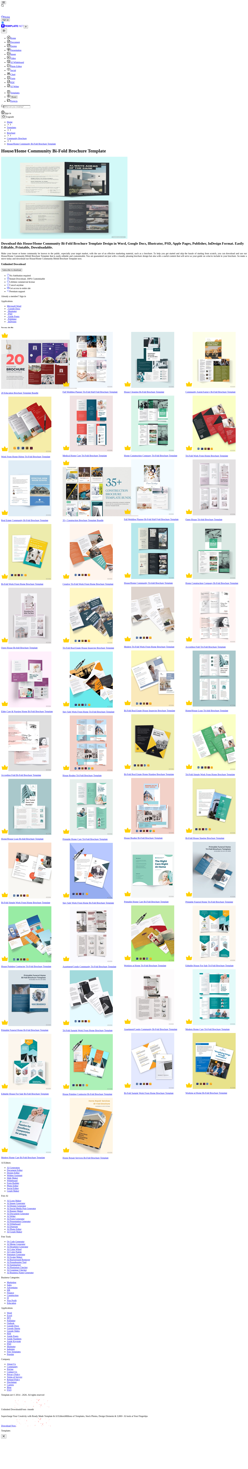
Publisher (11, 1320)
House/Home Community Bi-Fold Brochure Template (31, 144)
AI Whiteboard (14, 1224)
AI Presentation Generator (19, 1221)
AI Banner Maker (15, 1211)
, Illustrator (12, 311)
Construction (13, 1295)
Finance (10, 1293)
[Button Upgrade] (3, 116)
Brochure (11, 133)
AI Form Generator (15, 1219)
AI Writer (11, 1216)
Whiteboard (12, 1180)
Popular (10, 1354)
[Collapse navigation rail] (26, 26)
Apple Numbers (14, 1339)
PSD (9, 1344)
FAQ (9, 1390)
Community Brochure (17, 138)
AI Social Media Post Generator (21, 1208)
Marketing (11, 1282)
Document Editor (15, 1170)
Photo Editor (12, 1186)
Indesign (11, 1349)
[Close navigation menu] (4, 30)
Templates (11, 127)
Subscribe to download (11, 270)
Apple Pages (12, 1336)
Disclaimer (12, 1382)
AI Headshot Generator (17, 1247)
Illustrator (11, 1346)
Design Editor (13, 1173)
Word (9, 1313)
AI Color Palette (14, 1252)
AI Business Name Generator (20, 1272)
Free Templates (14, 1352)
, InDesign (11, 321)
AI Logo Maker (14, 1201)
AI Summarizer (14, 1265)
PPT (9, 1318)
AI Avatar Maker (14, 1257)
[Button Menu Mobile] (3, 2)
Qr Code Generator (15, 1241)
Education (11, 1303)
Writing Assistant (14, 1175)
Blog (9, 1387)
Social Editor (13, 1188)
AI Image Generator (16, 1203)
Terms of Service (14, 1377)
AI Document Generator (18, 1213)
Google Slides (13, 1331)
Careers (10, 1385)
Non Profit (12, 1300)
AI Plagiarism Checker (17, 1267)
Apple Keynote (14, 1341)
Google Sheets (13, 1328)
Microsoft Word (14, 306)
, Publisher (12, 319)
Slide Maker (12, 1178)
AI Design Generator (16, 1206)
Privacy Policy (13, 1374)
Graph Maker (13, 1191)
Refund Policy (13, 1379)
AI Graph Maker (14, 1232)
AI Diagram (12, 1226)
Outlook (10, 1323)
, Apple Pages (13, 316)
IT (8, 1298)
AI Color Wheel (14, 1249)
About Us (11, 1364)
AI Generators (13, 1167)
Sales (9, 1285)
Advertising (12, 1287)
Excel (9, 1315)
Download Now (8, 1426)
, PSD (9, 314)
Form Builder (13, 1183)
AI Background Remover (18, 1259)
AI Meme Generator (16, 1244)
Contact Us (12, 1372)
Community (12, 1366)
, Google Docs (13, 308)
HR (8, 1290)
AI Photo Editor (14, 1229)
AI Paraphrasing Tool (16, 1262)
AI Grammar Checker (17, 1270)
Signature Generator (16, 1254)
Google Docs (13, 1326)
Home (9, 122)
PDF (9, 1333)
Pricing (10, 1369)
